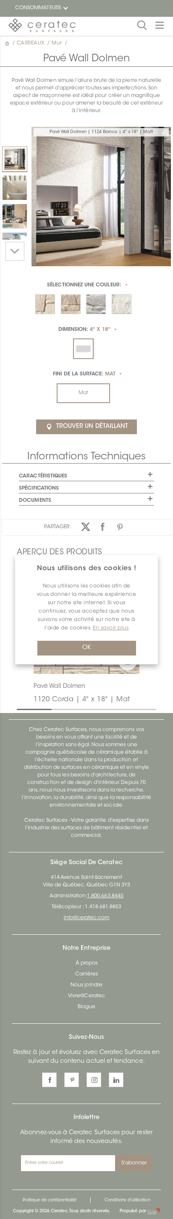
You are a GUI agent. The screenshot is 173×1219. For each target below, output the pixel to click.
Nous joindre (86, 985)
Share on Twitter (86, 527)
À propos (86, 963)
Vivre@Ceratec (86, 996)
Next (14, 251)
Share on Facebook (103, 527)
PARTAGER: (57, 527)
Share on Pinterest (120, 527)
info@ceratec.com (87, 917)
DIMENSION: (84, 329)
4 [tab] (125, 709)
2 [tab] (56, 709)
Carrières (86, 974)
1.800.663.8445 (105, 896)
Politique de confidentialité (49, 1200)
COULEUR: (84, 285)
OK (86, 648)
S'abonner (134, 1163)
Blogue (86, 1006)
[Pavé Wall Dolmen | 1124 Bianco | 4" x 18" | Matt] (15, 159)
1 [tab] (21, 709)
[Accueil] (8, 43)
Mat (83, 393)
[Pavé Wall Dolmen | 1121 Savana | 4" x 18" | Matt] (15, 216)
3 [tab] (90, 709)
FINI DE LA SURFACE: (84, 374)
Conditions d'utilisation (127, 1200)
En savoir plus (110, 628)
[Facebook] (49, 1079)
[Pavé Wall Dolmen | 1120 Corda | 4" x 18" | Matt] (15, 188)
